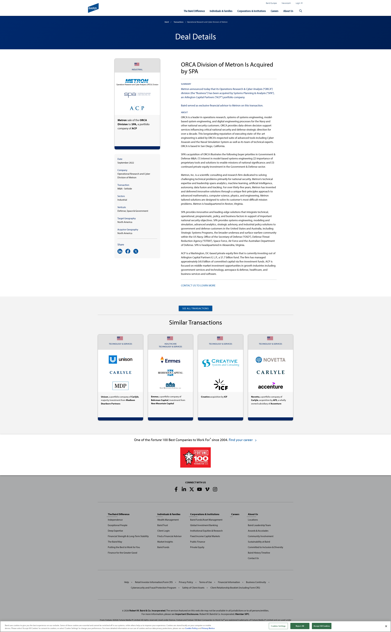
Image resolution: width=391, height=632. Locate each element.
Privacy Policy (186, 582)
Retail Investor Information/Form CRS (154, 582)
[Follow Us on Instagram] (215, 489)
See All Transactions (195, 308)
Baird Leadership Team (259, 525)
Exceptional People (117, 525)
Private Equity (197, 547)
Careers (274, 11)
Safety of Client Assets (193, 587)
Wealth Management (168, 519)
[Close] (386, 626)
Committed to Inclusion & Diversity (265, 547)
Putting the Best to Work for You (124, 547)
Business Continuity (256, 582)
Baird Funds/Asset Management (206, 519)
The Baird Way (115, 541)
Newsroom (286, 3)
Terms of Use (205, 582)
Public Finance (197, 541)
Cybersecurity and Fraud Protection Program (153, 587)
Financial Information (229, 582)
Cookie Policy (191, 628)
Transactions (178, 22)
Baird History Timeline (259, 552)
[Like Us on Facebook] (176, 489)
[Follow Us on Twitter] (191, 489)
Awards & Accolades (258, 530)
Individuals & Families (221, 11)
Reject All (300, 626)
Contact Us (253, 558)
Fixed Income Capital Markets (205, 536)
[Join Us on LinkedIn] (184, 489)
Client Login (163, 530)
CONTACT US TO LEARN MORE (198, 285)
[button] (300, 11)
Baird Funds (163, 547)
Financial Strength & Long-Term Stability (128, 536)
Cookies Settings (278, 626)
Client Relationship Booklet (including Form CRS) (235, 587)
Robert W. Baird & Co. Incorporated (147, 610)
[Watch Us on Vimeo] (207, 489)
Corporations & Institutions (251, 11)
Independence (115, 519)
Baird (167, 22)
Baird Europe (271, 3)
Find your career (241, 440)
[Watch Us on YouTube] (199, 489)
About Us (288, 11)
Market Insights (165, 541)
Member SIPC (242, 614)
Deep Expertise (115, 530)
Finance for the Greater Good (122, 552)
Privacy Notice (208, 628)
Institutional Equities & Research (206, 530)
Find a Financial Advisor (169, 536)
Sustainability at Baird (259, 541)
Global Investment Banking (204, 525)
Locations (253, 519)
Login (298, 3)
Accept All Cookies (322, 626)
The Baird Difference (194, 11)
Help (126, 582)
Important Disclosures (187, 614)
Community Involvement (260, 536)
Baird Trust (162, 525)
